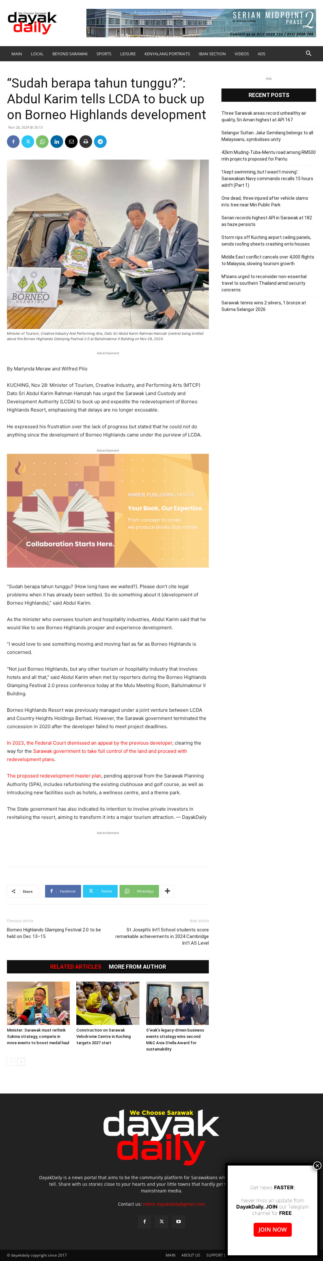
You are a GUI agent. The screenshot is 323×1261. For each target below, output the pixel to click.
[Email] (71, 141)
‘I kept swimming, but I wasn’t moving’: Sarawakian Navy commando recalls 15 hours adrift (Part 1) (267, 178)
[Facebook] (13, 141)
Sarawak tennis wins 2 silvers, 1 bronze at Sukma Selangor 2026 (263, 306)
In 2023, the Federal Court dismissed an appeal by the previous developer (89, 743)
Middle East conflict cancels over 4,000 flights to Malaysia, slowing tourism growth (267, 260)
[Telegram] (100, 141)
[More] (167, 891)
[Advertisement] (108, 845)
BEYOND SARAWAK (70, 54)
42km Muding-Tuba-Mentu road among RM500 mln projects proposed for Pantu (268, 155)
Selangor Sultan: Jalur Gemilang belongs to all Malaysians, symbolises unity (267, 136)
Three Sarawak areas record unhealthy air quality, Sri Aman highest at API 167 (263, 116)
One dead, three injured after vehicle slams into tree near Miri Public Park (264, 201)
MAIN (16, 54)
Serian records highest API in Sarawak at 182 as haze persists (266, 221)
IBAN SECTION (212, 54)
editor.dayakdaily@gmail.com (174, 1204)
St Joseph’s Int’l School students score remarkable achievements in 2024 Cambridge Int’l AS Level (162, 936)
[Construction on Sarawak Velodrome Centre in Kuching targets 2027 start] (107, 1003)
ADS (261, 54)
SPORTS (104, 54)
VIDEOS (242, 54)
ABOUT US (190, 1255)
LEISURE (128, 54)
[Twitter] (27, 141)
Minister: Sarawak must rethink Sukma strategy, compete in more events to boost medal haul (38, 1036)
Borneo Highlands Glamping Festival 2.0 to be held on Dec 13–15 (54, 933)
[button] (308, 54)
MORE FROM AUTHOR (137, 967)
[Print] (85, 141)
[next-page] (21, 1062)
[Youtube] (178, 1221)
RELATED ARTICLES (75, 967)
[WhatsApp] (42, 141)
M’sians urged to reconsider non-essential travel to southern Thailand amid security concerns (264, 283)
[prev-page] (11, 1062)
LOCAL (37, 54)
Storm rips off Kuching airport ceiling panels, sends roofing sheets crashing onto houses (266, 241)
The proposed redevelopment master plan (54, 776)
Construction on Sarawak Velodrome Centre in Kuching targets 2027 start (103, 1036)
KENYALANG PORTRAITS (167, 54)
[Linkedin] (56, 141)
